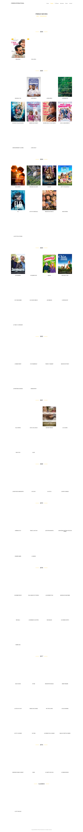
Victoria (33, 733)
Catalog (51, 3)
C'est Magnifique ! (33, 363)
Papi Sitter (18, 452)
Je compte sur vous (49, 772)
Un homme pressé (18, 595)
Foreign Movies (43, 16)
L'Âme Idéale (18, 59)
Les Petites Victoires (18, 236)
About (66, 3)
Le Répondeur (33, 98)
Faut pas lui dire (49, 708)
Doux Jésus (33, 59)
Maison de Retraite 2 (49, 211)
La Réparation (65, 98)
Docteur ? (34, 491)
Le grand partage (65, 772)
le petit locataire (18, 733)
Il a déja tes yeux (18, 708)
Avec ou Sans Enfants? (65, 123)
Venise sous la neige (34, 708)
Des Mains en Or (33, 275)
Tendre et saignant (49, 363)
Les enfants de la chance (49, 733)
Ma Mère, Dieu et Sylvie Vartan (49, 123)
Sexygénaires (18, 275)
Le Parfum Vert (65, 300)
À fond (33, 683)
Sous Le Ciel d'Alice (33, 427)
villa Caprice (18, 427)
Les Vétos (49, 491)
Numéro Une (18, 644)
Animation (62, 3)
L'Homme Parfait (18, 363)
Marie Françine (65, 683)
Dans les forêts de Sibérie (65, 733)
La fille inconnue (65, 708)
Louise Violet (33, 147)
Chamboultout (18, 530)
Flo (18, 211)
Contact (70, 3)
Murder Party (34, 388)
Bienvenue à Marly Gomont (17, 772)
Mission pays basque (49, 683)
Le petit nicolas (18, 811)
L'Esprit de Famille (65, 491)
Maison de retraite (65, 363)
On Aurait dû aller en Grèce (18, 123)
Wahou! (49, 275)
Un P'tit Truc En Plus (65, 186)
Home (48, 3)
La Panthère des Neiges (18, 388)
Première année (18, 556)
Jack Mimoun (49, 300)
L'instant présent (49, 427)
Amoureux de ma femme (65, 595)
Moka (34, 772)
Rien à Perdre (65, 211)
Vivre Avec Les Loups (33, 186)
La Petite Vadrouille (33, 211)
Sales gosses (18, 683)
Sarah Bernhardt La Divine (17, 147)
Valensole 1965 (18, 98)
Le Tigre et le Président (18, 324)
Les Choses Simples (34, 300)
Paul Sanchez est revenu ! (33, 595)
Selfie (33, 452)
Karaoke (49, 186)
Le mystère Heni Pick (49, 530)
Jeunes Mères (49, 98)
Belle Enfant (18, 186)
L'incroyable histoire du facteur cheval (65, 531)
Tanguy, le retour (33, 530)
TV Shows (57, 3)
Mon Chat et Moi (65, 275)
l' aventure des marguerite (18, 491)
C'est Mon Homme (18, 300)
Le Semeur (34, 556)
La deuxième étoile (49, 595)
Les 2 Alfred (65, 427)
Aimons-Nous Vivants (33, 123)
